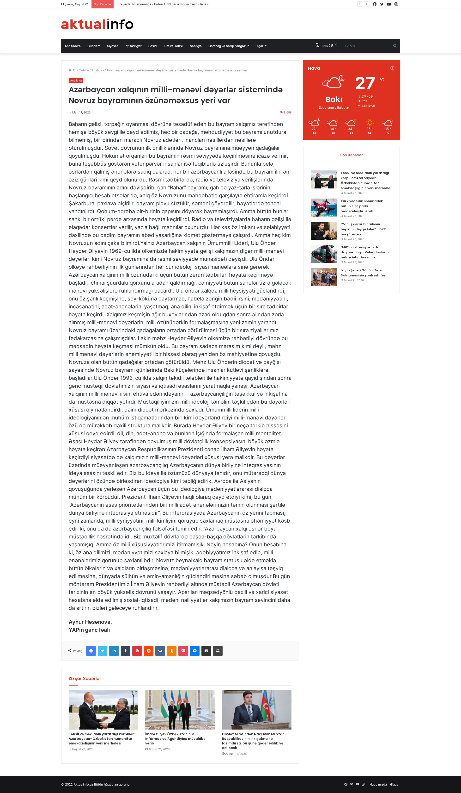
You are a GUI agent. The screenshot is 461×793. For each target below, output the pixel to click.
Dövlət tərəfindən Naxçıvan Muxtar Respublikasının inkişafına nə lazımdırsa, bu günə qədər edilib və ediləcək (253, 741)
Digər (259, 46)
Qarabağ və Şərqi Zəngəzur (228, 46)
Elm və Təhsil (173, 46)
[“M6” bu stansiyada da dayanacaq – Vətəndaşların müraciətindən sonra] (324, 254)
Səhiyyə (196, 46)
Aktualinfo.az (83, 784)
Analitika (97, 70)
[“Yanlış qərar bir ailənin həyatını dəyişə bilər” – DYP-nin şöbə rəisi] (324, 231)
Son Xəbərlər (351, 155)
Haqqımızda (378, 784)
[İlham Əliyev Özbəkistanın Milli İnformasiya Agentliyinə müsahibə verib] (180, 710)
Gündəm (93, 46)
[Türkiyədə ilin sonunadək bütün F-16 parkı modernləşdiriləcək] (324, 208)
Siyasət (112, 46)
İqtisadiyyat (133, 46)
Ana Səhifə (73, 46)
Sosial (152, 46)
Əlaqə (394, 784)
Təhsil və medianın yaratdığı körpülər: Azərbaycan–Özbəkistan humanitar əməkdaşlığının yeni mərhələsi (102, 739)
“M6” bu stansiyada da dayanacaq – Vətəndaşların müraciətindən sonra (365, 252)
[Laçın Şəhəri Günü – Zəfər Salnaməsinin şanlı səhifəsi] (324, 277)
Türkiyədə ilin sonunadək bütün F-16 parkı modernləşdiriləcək (162, 4)
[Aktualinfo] (97, 24)
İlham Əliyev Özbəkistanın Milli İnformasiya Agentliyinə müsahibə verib (175, 739)
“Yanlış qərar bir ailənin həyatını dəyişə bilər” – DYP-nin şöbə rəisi (364, 229)
